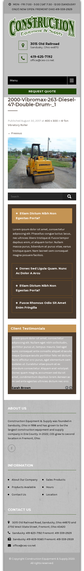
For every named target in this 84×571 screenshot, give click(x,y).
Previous (15, 133)
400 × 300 (51, 120)
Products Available (24, 487)
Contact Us (19, 494)
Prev (68, 392)
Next (72, 392)
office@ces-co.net (42, 60)
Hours (50, 487)
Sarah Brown (21, 388)
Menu (14, 80)
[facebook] (11, 448)
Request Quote (42, 91)
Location (51, 494)
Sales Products (55, 479)
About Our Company (25, 479)
